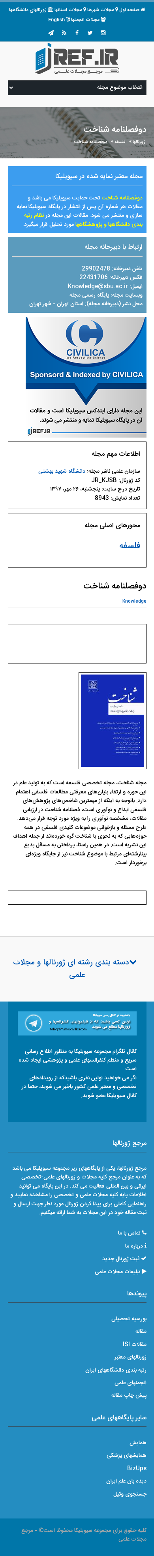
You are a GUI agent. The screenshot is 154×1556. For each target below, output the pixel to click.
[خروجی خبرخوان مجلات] (64, 33)
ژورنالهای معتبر (130, 1357)
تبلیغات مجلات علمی (118, 1272)
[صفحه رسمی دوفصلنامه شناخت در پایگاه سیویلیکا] (86, 377)
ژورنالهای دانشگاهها (28, 10)
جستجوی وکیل (129, 1494)
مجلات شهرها (100, 10)
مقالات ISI (134, 1344)
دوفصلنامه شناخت (90, 142)
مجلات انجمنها (85, 20)
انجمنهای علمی (130, 1383)
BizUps (136, 1468)
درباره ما (134, 1246)
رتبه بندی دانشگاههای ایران (115, 1370)
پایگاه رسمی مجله (89, 295)
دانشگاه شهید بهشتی (61, 471)
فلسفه (120, 142)
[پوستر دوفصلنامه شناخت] (112, 723)
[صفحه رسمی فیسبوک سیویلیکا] (77, 33)
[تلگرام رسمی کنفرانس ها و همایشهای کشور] (51, 33)
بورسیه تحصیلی (128, 1319)
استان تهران (71, 304)
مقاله (140, 1331)
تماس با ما (129, 1233)
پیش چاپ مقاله (128, 1395)
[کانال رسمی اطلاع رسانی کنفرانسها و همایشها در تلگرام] (77, 1023)
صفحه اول (129, 10)
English (56, 20)
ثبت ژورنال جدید (120, 1259)
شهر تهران (40, 304)
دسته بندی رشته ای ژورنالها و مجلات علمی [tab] (71, 969)
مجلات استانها (68, 10)
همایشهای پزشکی (126, 1455)
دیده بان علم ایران (126, 1481)
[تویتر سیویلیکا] (90, 33)
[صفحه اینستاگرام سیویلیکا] (103, 33)
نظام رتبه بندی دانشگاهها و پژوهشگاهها (83, 220)
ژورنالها (139, 142)
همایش (138, 1443)
